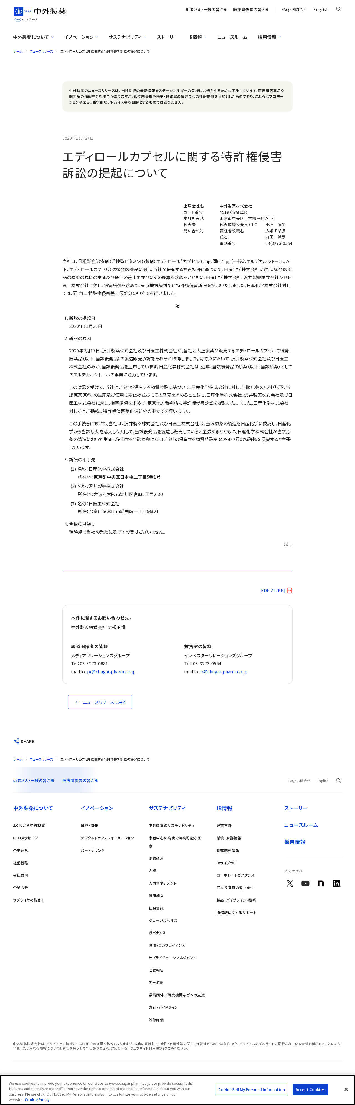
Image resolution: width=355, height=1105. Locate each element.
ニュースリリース (41, 51)
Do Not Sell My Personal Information (251, 1089)
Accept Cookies (310, 1089)
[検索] (338, 10)
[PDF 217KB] (272, 590)
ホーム (17, 51)
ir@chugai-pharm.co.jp (223, 671)
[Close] (346, 1089)
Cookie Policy (37, 1099)
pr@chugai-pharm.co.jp (111, 671)
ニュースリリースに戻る (104, 702)
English (321, 9)
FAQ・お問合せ (294, 9)
